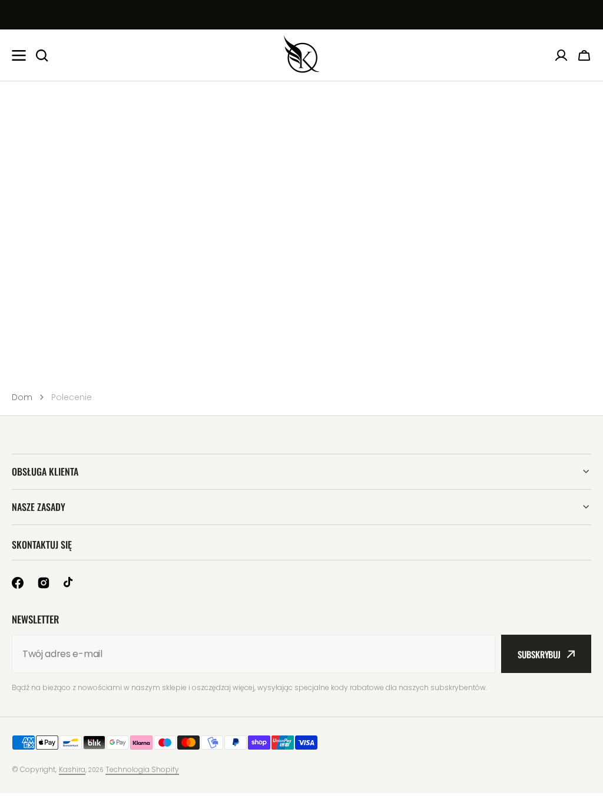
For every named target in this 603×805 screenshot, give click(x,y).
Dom (22, 397)
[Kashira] (301, 55)
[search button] (42, 55)
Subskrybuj (539, 654)
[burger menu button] (19, 55)
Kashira (72, 769)
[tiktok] (69, 583)
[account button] (561, 55)
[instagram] (44, 583)
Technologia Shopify (142, 769)
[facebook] (18, 583)
